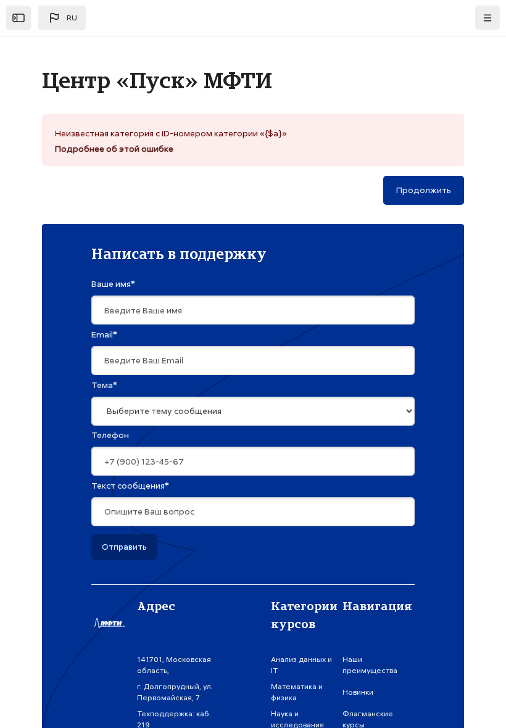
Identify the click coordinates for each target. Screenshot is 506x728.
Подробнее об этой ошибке (114, 148)
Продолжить (423, 190)
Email (104, 334)
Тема (104, 385)
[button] (62, 18)
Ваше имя (113, 283)
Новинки (357, 692)
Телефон (110, 435)
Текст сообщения (130, 485)
